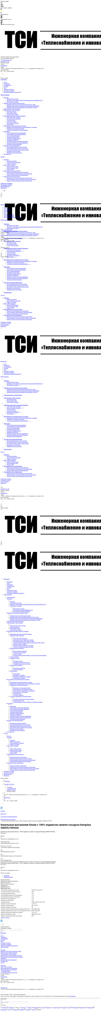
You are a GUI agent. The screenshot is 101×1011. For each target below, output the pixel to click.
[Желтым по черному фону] (1, 11)
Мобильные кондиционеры (14, 152)
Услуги (3, 157)
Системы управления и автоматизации (17, 130)
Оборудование (5, 95)
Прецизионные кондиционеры (12, 109)
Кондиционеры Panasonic (14, 118)
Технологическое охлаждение (12, 176)
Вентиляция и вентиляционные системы (15, 126)
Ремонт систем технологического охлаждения (19, 180)
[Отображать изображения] (1, 16)
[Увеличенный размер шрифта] (2, 6)
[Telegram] (4, 190)
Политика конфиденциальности (12, 92)
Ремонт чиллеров (11, 163)
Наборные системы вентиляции (15, 128)
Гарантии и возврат (9, 90)
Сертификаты (7, 85)
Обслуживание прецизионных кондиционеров (19, 173)
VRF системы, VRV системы (12, 110)
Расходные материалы (13, 123)
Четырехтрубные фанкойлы (14, 144)
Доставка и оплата (9, 89)
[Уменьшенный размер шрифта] (1, 2)
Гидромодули (7, 154)
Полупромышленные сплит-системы (17, 147)
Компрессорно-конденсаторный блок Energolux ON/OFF (22, 107)
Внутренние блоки (12, 113)
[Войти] (1, 195)
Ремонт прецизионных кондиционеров (17, 175)
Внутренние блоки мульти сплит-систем (18, 150)
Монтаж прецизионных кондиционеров (17, 172)
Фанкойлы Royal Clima (13, 137)
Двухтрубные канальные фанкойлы (16, 133)
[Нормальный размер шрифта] (2, 4)
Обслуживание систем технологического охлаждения (21, 179)
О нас (5, 82)
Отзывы (6, 86)
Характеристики (8, 877)
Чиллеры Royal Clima (12, 99)
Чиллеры (6, 97)
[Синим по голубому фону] (1, 13)
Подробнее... (72, 996)
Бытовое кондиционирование (12, 145)
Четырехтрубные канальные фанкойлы (17, 141)
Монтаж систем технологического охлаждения (19, 178)
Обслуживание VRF (12, 168)
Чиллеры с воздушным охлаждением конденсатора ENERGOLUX (25, 100)
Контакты (4, 188)
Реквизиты (7, 83)
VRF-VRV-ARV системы (13, 117)
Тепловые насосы (11, 121)
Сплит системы (11, 120)
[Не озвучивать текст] (1, 23)
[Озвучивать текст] (2, 21)
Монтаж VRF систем (12, 166)
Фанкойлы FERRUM (12, 140)
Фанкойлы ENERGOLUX (14, 138)
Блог (5, 88)
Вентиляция (10, 124)
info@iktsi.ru (4, 65)
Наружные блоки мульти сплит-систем (17, 148)
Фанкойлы (7, 131)
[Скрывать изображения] (1, 18)
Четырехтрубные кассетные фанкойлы (17, 142)
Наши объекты (5, 186)
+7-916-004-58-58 (7, 229)
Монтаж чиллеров (12, 161)
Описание (6, 875)
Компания (4, 79)
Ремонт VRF (10, 169)
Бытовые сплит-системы (13, 151)
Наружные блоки (11, 111)
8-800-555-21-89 (7, 60)
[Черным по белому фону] (1, 9)
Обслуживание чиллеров (13, 162)
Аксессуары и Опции (13, 114)
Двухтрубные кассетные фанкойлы (16, 134)
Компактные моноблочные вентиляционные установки (22, 127)
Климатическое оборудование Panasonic (15, 116)
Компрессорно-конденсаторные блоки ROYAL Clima (21, 104)
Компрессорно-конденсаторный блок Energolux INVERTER (23, 106)
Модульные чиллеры (12, 101)
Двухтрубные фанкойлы (13, 135)
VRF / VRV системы (9, 165)
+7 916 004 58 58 (9, 972)
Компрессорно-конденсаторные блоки (14, 103)
